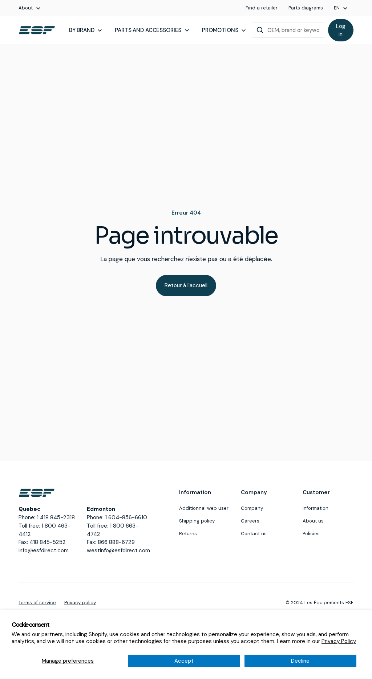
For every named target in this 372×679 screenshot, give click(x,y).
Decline (300, 660)
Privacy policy (80, 602)
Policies (311, 533)
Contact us (254, 533)
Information (315, 508)
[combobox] (288, 30)
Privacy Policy (339, 641)
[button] (29, 8)
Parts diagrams (305, 8)
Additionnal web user (204, 508)
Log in (340, 30)
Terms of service (37, 602)
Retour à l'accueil (186, 285)
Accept (184, 660)
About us (313, 521)
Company (252, 508)
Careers (250, 521)
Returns (188, 533)
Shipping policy (197, 521)
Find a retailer (262, 8)
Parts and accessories (148, 30)
